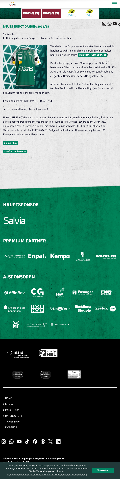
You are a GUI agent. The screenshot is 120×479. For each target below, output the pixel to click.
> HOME (7, 398)
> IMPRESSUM (11, 410)
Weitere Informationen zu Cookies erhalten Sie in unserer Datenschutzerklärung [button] (47, 474)
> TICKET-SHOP (11, 421)
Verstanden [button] (102, 470)
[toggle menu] (114, 4)
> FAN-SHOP (10, 427)
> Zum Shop (10, 143)
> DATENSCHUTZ (12, 415)
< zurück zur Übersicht (15, 151)
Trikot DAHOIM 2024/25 (92, 55)
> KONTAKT (9, 404)
